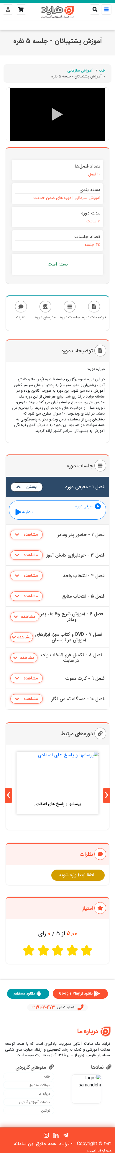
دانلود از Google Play (76, 993)
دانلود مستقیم (24, 993)
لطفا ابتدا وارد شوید (76, 875)
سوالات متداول (39, 1085)
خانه (102, 70)
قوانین (45, 1110)
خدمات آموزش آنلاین (34, 1102)
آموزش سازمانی (79, 70)
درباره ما (44, 1093)
